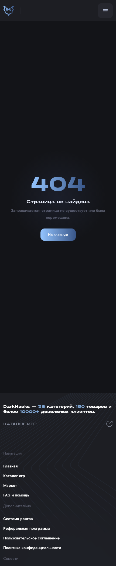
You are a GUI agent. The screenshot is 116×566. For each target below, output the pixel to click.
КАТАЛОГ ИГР (20, 423)
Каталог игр (14, 476)
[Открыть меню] (105, 10)
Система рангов (18, 519)
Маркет (10, 485)
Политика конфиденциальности (32, 548)
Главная (10, 466)
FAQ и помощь (16, 495)
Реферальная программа (26, 528)
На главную (58, 235)
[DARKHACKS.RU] (8, 10)
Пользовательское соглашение (31, 538)
